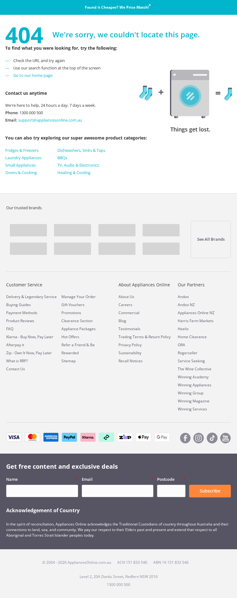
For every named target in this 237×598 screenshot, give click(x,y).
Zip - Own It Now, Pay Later (29, 352)
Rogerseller (188, 352)
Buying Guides (18, 304)
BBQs (62, 157)
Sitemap (68, 360)
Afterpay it (15, 344)
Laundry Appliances (23, 157)
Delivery (13, 296)
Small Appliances (20, 165)
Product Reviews (20, 320)
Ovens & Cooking (21, 172)
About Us (126, 296)
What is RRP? (17, 360)
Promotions (71, 312)
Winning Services (192, 409)
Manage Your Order (78, 296)
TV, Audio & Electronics (78, 165)
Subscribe (210, 491)
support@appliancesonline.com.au (49, 120)
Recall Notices (130, 360)
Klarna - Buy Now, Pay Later (29, 336)
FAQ (9, 328)
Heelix (183, 328)
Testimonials (129, 328)
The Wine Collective (194, 369)
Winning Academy (193, 377)
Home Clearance (192, 336)
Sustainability (129, 352)
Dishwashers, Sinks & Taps (81, 150)
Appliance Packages (78, 328)
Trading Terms (131, 336)
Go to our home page (32, 75)
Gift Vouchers (73, 304)
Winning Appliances (194, 385)
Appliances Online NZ (196, 312)
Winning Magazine (194, 401)
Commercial (128, 312)
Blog (122, 320)
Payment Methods (21, 312)
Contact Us (15, 369)
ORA (181, 344)
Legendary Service (41, 296)
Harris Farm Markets (196, 320)
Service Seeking (191, 360)
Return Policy (159, 336)
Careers (125, 304)
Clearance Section (77, 320)
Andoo (183, 296)
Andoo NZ (186, 304)
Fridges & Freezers (22, 150)
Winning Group (190, 393)
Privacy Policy (130, 344)
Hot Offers (70, 336)
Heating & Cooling (73, 172)
